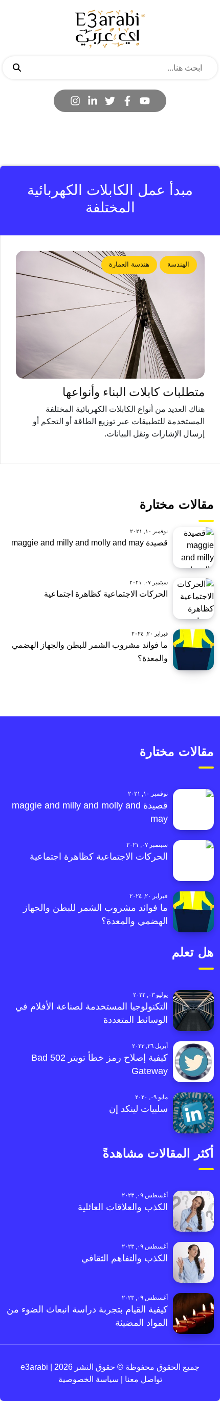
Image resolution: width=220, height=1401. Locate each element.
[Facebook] (127, 100)
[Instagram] (75, 100)
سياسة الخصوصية (88, 1379)
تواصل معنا (142, 1379)
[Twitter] (110, 100)
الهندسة (178, 264)
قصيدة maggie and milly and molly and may (89, 542)
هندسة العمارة (129, 264)
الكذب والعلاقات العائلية (123, 1207)
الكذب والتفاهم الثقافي (124, 1258)
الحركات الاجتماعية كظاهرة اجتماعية (106, 593)
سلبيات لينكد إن (138, 1109)
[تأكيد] (17, 68)
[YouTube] (145, 100)
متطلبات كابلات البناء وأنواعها (133, 392)
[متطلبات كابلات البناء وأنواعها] (110, 315)
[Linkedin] (92, 100)
